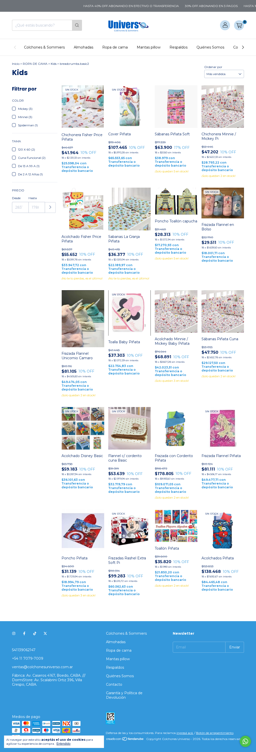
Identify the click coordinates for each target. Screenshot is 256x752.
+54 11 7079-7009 (27, 658)
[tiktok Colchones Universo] (34, 633)
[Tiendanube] (125, 740)
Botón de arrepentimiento (215, 733)
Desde (16, 198)
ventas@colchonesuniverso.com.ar (42, 667)
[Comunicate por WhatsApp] (245, 741)
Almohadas (83, 47)
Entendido (63, 743)
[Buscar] (77, 25)
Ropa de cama (115, 47)
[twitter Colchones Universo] (45, 633)
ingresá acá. (185, 733)
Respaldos (179, 47)
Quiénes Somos (210, 47)
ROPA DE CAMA (35, 64)
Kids (53, 64)
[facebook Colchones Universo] (24, 633)
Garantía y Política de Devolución (124, 695)
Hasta (32, 198)
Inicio (16, 64)
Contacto (114, 684)
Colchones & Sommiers (44, 47)
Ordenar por (213, 67)
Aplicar (50, 207)
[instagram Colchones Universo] (14, 633)
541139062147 (24, 650)
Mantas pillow (148, 47)
